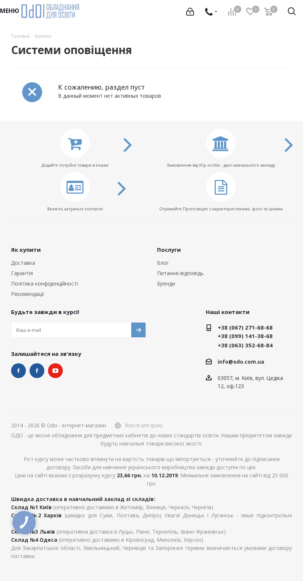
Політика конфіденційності (44, 283)
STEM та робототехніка (18, 370)
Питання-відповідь (180, 273)
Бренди (166, 283)
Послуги (169, 249)
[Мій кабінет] (190, 11)
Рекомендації (27, 293)
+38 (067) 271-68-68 (245, 327)
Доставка (23, 262)
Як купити (26, 249)
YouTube (55, 370)
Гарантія (22, 273)
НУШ (37, 370)
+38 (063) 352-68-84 (245, 345)
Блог (163, 262)
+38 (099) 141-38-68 (245, 336)
